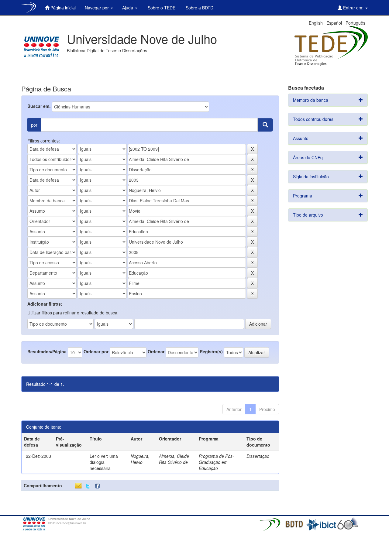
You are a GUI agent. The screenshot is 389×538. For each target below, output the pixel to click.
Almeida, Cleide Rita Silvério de (174, 459)
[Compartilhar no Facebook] (99, 486)
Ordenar (156, 351)
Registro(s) (211, 351)
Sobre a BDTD (198, 8)
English (316, 23)
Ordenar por (96, 351)
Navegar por (97, 8)
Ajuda (128, 8)
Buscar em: (39, 106)
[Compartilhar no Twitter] (88, 486)
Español (334, 23)
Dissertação (257, 456)
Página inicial (62, 8)
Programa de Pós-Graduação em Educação (216, 462)
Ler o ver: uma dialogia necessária (104, 462)
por (34, 125)
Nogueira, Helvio (140, 459)
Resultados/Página (47, 351)
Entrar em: (353, 8)
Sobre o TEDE (160, 8)
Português (355, 23)
